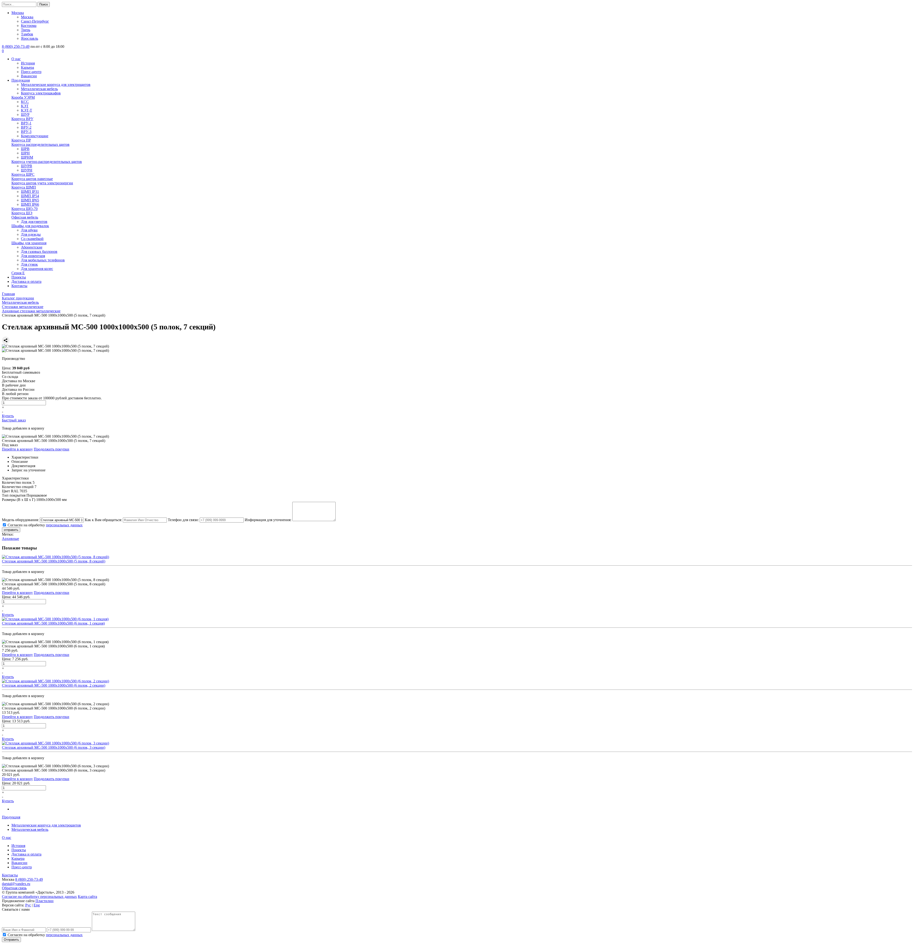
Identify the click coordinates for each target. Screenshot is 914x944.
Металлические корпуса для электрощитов (55, 85)
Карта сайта (87, 897)
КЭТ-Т (26, 110)
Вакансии (29, 76)
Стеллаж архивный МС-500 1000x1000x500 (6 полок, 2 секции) (53, 685)
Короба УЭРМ (23, 97)
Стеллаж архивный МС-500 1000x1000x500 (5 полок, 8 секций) (53, 561)
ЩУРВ (26, 166)
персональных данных (64, 525)
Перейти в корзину (17, 449)
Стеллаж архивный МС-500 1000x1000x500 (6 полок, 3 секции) (53, 747)
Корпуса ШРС (23, 174)
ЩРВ (25, 149)
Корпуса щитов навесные (32, 179)
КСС (25, 102)
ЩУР (25, 114)
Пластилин (44, 901)
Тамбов (27, 34)
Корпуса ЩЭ (21, 213)
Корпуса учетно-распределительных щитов (46, 162)
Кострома (28, 26)
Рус (28, 905)
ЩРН (25, 153)
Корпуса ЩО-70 (24, 209)
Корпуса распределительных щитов (40, 144)
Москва (17, 13)
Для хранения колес (37, 269)
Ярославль (29, 38)
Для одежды (31, 234)
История (28, 63)
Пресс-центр (31, 72)
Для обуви (29, 230)
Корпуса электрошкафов (41, 93)
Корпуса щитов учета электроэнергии (42, 183)
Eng (37, 905)
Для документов (34, 222)
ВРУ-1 (26, 123)
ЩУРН (26, 170)
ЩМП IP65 (30, 200)
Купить (8, 416)
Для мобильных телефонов (43, 260)
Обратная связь (14, 888)
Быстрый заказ (14, 420)
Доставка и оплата (26, 281)
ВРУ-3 (26, 132)
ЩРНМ (27, 157)
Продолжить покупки (51, 449)
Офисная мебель (24, 217)
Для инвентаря (33, 256)
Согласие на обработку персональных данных (39, 897)
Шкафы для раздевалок (30, 226)
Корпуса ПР (21, 140)
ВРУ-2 (26, 127)
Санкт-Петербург (35, 21)
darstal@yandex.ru (16, 884)
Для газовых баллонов (39, 251)
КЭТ (25, 106)
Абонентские (31, 247)
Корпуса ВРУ (22, 119)
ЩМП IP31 (30, 192)
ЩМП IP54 (30, 196)
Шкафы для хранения (28, 243)
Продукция (20, 80)
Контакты (19, 286)
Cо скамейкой (32, 239)
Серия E (18, 273)
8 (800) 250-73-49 (16, 46)
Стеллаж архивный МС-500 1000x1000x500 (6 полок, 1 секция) (53, 623)
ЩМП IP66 (30, 204)
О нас (16, 59)
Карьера (27, 67)
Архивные (10, 539)
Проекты (18, 277)
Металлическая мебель (39, 89)
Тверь (25, 30)
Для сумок (29, 264)
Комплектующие (34, 136)
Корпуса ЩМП (23, 187)
